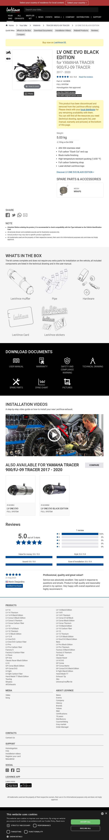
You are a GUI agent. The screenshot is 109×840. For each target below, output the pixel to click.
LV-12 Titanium (62, 634)
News (58, 695)
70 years (59, 716)
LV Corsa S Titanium (14, 620)
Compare (20, 34)
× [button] (106, 813)
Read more (60, 821)
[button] (37, 836)
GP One (9, 658)
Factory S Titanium (64, 652)
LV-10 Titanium (12, 631)
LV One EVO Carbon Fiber (16, 642)
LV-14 (8, 610)
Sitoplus (9, 682)
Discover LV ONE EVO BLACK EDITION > (75, 172)
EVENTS (48, 17)
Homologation (11, 748)
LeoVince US (60, 42)
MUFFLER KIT (30, 17)
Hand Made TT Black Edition (17, 676)
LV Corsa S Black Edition (16, 618)
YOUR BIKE (10, 17)
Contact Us (10, 738)
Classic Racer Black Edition (17, 660)
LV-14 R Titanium (63, 615)
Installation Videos (63, 30)
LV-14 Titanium (12, 613)
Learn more (10, 781)
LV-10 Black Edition (64, 626)
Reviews (94, 30)
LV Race (9, 655)
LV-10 (8, 626)
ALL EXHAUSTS (19, 17)
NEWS (40, 17)
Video (8, 695)
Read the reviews (86, 77)
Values (59, 708)
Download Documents (43, 30)
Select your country (76, 2)
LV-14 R (59, 613)
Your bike (23, 25)
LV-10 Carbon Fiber (64, 628)
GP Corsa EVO (11, 668)
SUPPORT (97, 17)
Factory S (9, 650)
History (59, 703)
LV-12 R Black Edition (65, 636)
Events (59, 698)
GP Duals (60, 655)
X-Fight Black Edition (64, 671)
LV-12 (58, 631)
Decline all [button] (85, 828)
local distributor (88, 109)
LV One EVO (10, 639)
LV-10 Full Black (12, 628)
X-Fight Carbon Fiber (14, 674)
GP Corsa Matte (62, 666)
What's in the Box (24, 30)
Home (11, 25)
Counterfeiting (62, 722)
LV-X (7, 663)
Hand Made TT (62, 674)
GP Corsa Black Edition (15, 666)
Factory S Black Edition (65, 650)
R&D (58, 711)
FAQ (7, 751)
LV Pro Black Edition (64, 644)
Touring (9, 679)
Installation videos (13, 754)
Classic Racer (61, 658)
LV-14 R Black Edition (14, 615)
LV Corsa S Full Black (64, 618)
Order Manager (62, 727)
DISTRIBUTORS (83, 17)
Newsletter (10, 759)
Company (60, 700)
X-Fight (9, 671)
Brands (59, 706)
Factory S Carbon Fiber (15, 652)
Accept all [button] (85, 822)
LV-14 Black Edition (64, 610)
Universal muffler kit (64, 682)
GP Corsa (60, 663)
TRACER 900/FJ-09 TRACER (57, 25)
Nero (58, 642)
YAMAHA (36, 25)
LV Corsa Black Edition (65, 620)
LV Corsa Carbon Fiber (15, 623)
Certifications (61, 714)
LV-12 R (9, 636)
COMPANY (70, 17)
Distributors (61, 719)
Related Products (81, 30)
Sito (57, 679)
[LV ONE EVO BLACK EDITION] (8, 52)
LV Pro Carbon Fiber (14, 647)
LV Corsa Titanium (63, 623)
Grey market (61, 724)
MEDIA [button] (57, 17)
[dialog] (54, 825)
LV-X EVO (60, 660)
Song (8, 698)
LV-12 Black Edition (13, 634)
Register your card (13, 756)
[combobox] (102, 813)
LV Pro (8, 644)
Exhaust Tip (61, 676)
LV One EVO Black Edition (66, 639)
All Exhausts (11, 684)
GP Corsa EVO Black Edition (67, 668)
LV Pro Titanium (62, 647)
